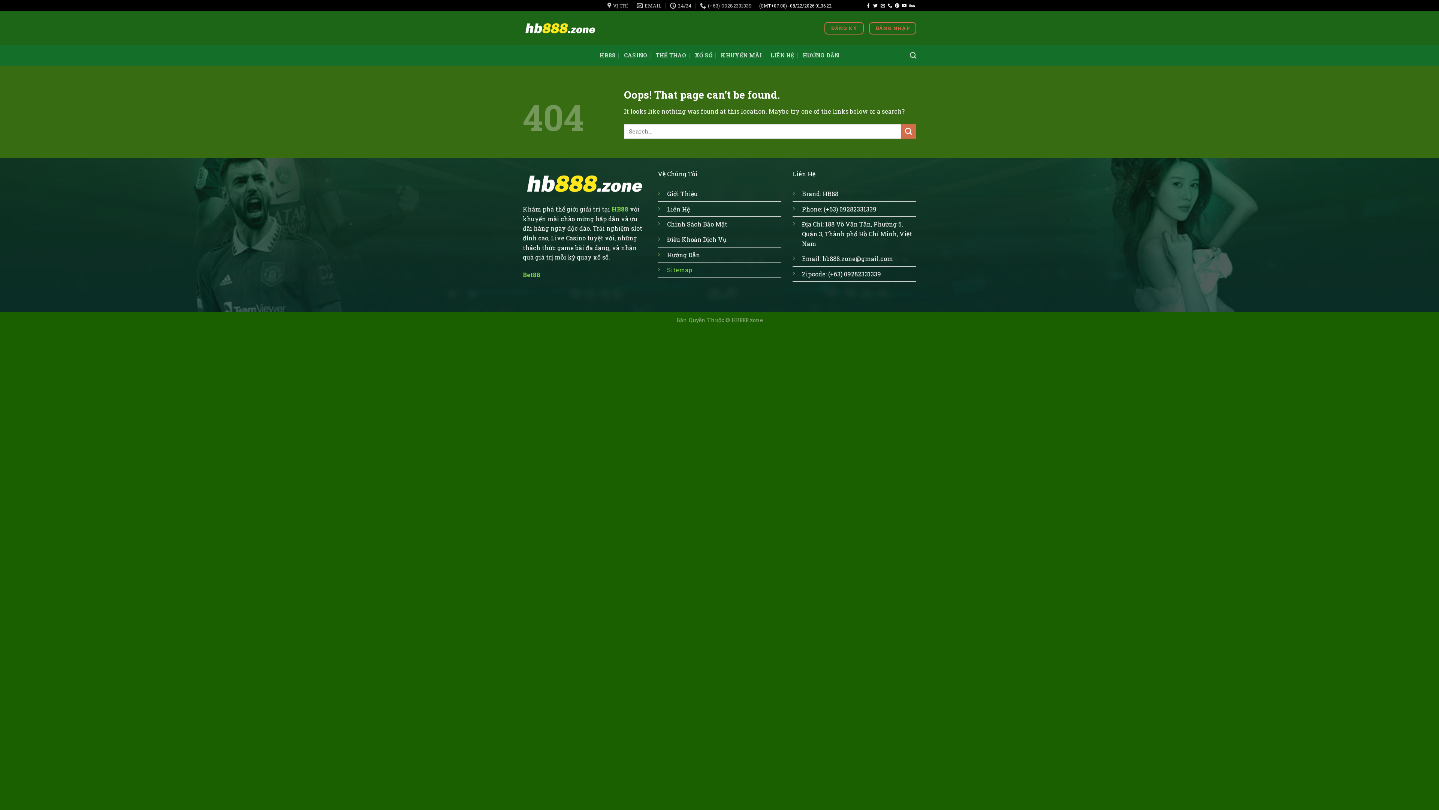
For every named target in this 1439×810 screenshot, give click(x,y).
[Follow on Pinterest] (897, 6)
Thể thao (671, 55)
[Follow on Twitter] (875, 6)
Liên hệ (782, 55)
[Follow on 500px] (912, 6)
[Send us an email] (883, 6)
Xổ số (703, 55)
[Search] (913, 55)
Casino (636, 55)
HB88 (607, 55)
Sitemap (679, 270)
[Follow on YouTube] (904, 6)
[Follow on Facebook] (868, 6)
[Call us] (890, 6)
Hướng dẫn (821, 55)
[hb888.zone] (560, 28)
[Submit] (908, 131)
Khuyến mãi (741, 55)
